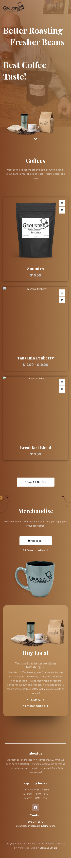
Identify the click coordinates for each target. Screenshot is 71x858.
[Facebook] (35, 807)
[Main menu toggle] (64, 7)
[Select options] (62, 210)
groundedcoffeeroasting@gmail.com (35, 826)
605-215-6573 (35, 821)
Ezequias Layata (48, 848)
